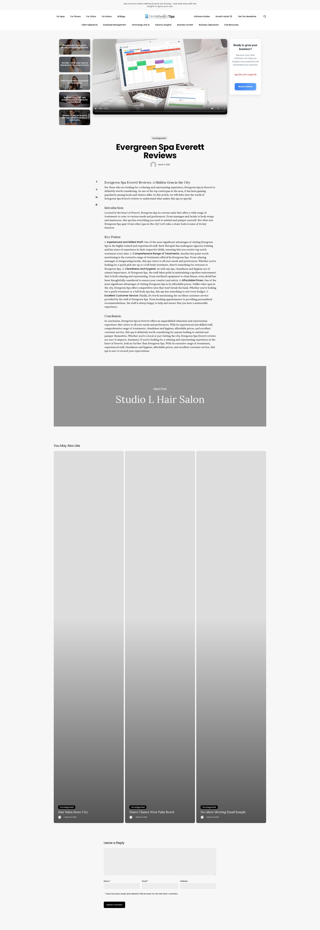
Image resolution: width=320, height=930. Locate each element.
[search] (264, 16)
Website (184, 881)
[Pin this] (97, 205)
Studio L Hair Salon (160, 396)
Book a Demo (245, 86)
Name (107, 881)
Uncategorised (67, 807)
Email (145, 881)
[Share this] (97, 182)
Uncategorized (159, 138)
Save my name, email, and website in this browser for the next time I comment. (142, 894)
